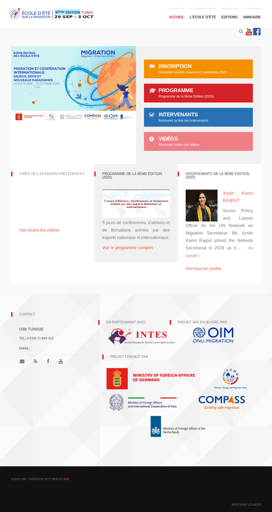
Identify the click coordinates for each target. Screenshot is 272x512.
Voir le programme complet (128, 247)
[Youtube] (249, 31)
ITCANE (64, 479)
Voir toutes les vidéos (39, 230)
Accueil (176, 17)
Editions (229, 17)
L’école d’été (203, 17)
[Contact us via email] (24, 361)
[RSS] (35, 361)
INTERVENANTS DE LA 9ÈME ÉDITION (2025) (217, 175)
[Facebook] (257, 31)
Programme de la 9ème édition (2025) (132, 175)
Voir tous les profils (203, 268)
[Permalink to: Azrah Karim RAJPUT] (202, 206)
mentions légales (246, 504)
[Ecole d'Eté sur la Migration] (52, 13)
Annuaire (252, 17)
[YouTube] (61, 361)
